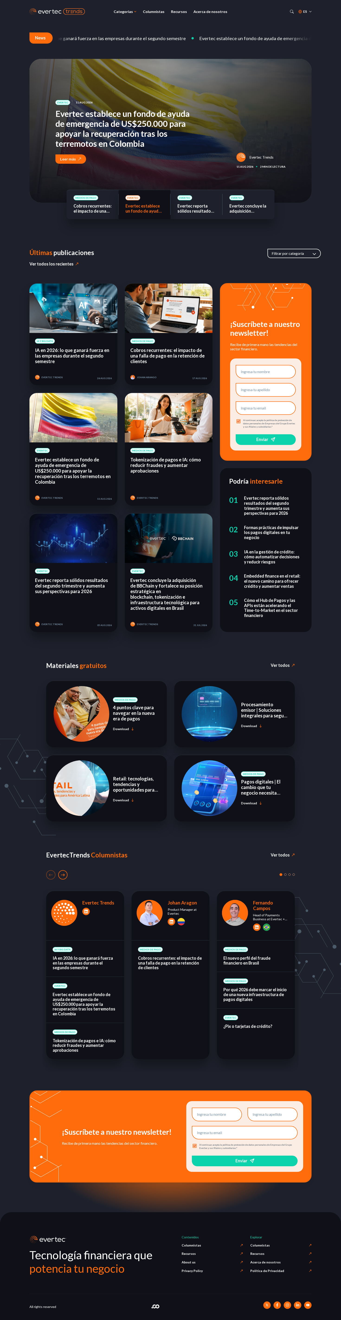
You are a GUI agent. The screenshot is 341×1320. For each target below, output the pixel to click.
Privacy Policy (192, 1271)
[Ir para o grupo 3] (289, 874)
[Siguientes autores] (63, 874)
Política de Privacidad (267, 1271)
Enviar (262, 439)
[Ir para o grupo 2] (285, 874)
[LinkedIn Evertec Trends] (86, 911)
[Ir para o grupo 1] (281, 874)
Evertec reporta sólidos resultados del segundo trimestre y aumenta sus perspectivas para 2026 (124, 133)
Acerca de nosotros (265, 1262)
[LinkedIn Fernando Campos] (257, 927)
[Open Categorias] (135, 11)
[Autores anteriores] (50, 874)
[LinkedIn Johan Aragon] (171, 921)
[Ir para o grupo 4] (294, 874)
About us (189, 1262)
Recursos (189, 1254)
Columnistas (191, 1245)
